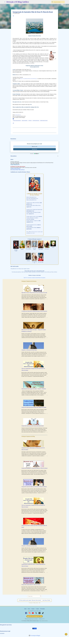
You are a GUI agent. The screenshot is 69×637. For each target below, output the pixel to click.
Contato (37, 608)
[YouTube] (33, 613)
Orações (32, 608)
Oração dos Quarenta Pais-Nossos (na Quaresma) (33, 425)
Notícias (30, 120)
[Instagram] (29, 613)
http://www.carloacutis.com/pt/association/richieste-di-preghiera (34, 277)
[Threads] (39, 613)
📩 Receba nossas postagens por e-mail (34, 616)
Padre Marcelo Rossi (43, 120)
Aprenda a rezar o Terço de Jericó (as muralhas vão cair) (34, 292)
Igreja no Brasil (24, 120)
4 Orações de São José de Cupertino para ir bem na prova (34, 311)
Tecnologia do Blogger (35, 635)
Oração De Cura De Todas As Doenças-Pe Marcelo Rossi (34, 486)
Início (25, 608)
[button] (13, 16)
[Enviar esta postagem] (13, 119)
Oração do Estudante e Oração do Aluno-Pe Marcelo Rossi (34, 468)
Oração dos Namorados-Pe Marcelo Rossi (31, 584)
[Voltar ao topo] (66, 634)
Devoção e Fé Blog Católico (17, 2)
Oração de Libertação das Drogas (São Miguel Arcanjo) (34, 407)
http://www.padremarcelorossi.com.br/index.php (28, 78)
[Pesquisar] (40, 596)
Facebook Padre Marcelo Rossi (18, 169)
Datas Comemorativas (17, 120)
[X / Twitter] (36, 613)
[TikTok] (43, 613)
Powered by (32, 153)
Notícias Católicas (36, 120)
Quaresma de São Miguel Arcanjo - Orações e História (34, 388)
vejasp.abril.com (18, 114)
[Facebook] (26, 613)
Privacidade (42, 608)
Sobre (29, 608)
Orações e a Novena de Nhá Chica (29, 350)
